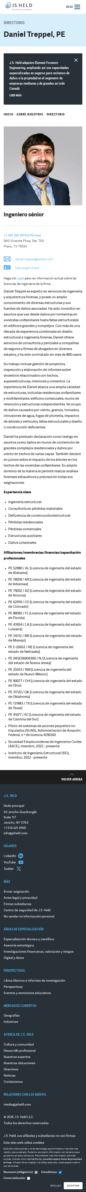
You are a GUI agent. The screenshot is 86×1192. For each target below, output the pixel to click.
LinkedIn (10, 856)
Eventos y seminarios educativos (27, 993)
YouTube (10, 862)
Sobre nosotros (30, 114)
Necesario (18, 1172)
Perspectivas (13, 987)
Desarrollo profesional (20, 1051)
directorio (56, 114)
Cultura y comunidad (19, 1044)
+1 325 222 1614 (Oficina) (22, 235)
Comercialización (14, 1178)
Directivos (11, 1069)
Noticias (10, 1075)
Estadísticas (49, 1172)
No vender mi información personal (29, 916)
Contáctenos (13, 1082)
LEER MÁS (15, 95)
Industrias (11, 1022)
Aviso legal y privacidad (20, 898)
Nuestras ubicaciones (19, 1063)
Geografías (12, 1015)
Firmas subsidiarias (17, 904)
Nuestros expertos (17, 1057)
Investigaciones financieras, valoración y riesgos (39, 952)
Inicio (8, 114)
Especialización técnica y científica (29, 939)
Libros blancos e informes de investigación (34, 981)
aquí (20, 278)
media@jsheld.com (17, 1104)
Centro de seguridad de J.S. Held (27, 910)
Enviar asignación (16, 892)
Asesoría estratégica (19, 945)
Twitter (9, 869)
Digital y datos (14, 958)
